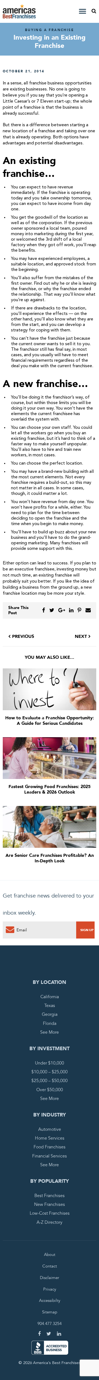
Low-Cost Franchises (50, 1214)
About (49, 1254)
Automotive (49, 1129)
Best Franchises (49, 1196)
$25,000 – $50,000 (49, 1081)
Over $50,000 (49, 1090)
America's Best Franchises (20, 11)
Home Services (49, 1138)
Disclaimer (49, 1277)
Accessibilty (49, 1301)
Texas (49, 1006)
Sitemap (49, 1312)
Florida (49, 1023)
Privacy (49, 1289)
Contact (49, 1266)
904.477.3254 (49, 1324)
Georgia (49, 1015)
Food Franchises (49, 1147)
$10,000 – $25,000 (49, 1072)
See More (49, 1032)
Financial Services (49, 1156)
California (49, 997)
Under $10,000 (49, 1063)
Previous (22, 636)
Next (81, 636)
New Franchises (49, 1204)
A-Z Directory (49, 1222)
